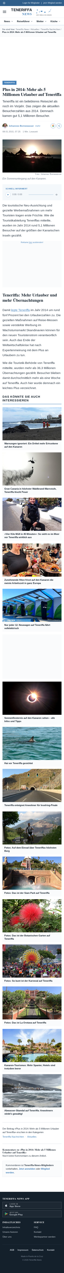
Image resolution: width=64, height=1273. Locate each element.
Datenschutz (38, 1250)
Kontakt (37, 1232)
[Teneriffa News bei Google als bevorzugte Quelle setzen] (53, 125)
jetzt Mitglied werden (52, 3)
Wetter (40, 21)
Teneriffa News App (16, 1198)
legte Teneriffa (20, 310)
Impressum (23, 1250)
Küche (53, 21)
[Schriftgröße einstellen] (4, 3)
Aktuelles (35, 29)
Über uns (6, 1236)
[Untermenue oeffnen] (13, 21)
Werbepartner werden (44, 1236)
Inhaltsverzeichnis (11, 1227)
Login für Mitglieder (31, 3)
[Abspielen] (8, 194)
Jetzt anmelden (27, 1168)
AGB (12, 1250)
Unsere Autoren (10, 1232)
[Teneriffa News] (32, 12)
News (7, 21)
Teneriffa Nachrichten (50, 29)
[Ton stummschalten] (56, 194)
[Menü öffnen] (4, 11)
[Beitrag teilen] (59, 125)
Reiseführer (23, 21)
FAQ (36, 1227)
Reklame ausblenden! (32, 242)
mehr (37, 126)
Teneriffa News (22, 29)
